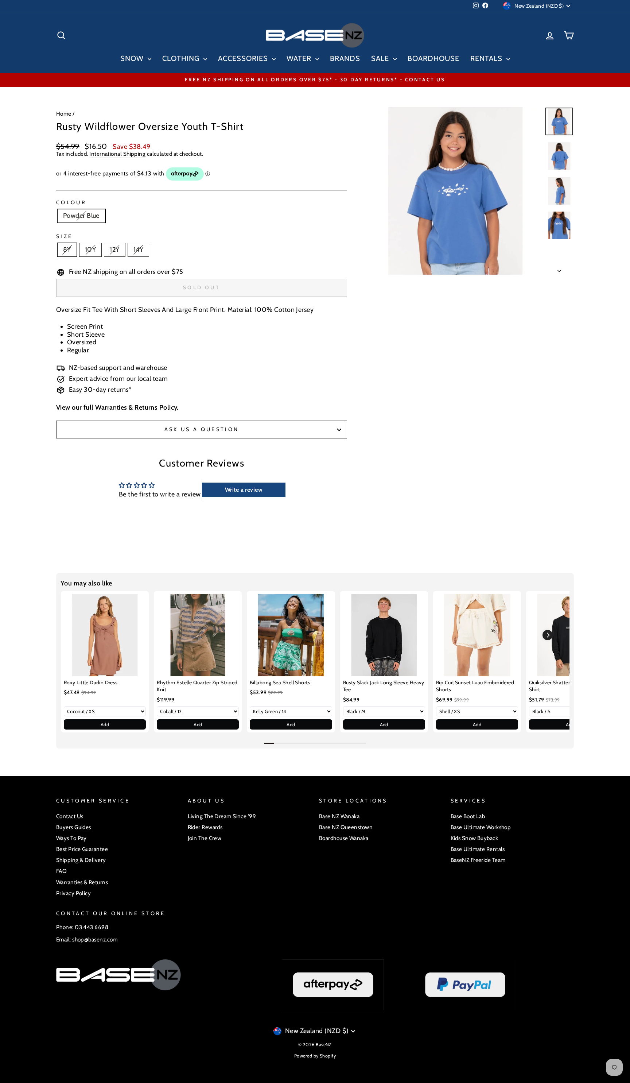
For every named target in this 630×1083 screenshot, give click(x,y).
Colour (71, 203)
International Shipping (117, 154)
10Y (90, 249)
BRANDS (345, 58)
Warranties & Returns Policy (136, 407)
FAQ (61, 870)
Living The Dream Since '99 (222, 816)
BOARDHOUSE (433, 58)
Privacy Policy (73, 893)
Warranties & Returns (82, 882)
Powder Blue (81, 216)
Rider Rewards (205, 827)
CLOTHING (182, 58)
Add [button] (105, 724)
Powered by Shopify (315, 1056)
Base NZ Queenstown (346, 827)
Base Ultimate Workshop (481, 827)
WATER (300, 58)
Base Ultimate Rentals (478, 849)
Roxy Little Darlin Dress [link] (91, 682)
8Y (67, 249)
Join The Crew (205, 838)
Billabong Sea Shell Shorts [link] (280, 682)
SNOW (133, 58)
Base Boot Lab (468, 816)
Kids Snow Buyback (474, 838)
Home (63, 113)
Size (64, 236)
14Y (138, 249)
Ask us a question (201, 429)
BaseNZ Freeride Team (478, 859)
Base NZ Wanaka (339, 816)
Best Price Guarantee (82, 849)
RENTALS (487, 58)
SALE (381, 58)
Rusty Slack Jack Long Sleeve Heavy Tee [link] (383, 686)
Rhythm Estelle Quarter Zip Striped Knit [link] (197, 686)
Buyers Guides (73, 827)
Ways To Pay (71, 838)
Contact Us (69, 816)
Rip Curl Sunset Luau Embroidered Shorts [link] (475, 686)
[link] (105, 635)
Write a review (243, 489)
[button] (547, 635)
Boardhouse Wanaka (344, 838)
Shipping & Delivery (81, 859)
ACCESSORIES (244, 58)
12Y (114, 249)
